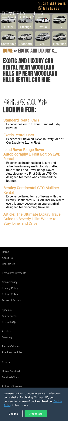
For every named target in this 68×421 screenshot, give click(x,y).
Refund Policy (10, 294)
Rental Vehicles (11, 346)
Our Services (9, 316)
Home (8, 50)
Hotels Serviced (11, 371)
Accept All (35, 413)
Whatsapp (51, 8)
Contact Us (8, 263)
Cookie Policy (9, 282)
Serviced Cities (10, 377)
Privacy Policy (10, 288)
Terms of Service (11, 300)
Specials (7, 310)
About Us (7, 257)
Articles (6, 331)
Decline (13, 413)
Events (6, 362)
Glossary (7, 337)
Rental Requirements (14, 273)
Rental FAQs (9, 322)
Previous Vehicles (12, 352)
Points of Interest (12, 386)
